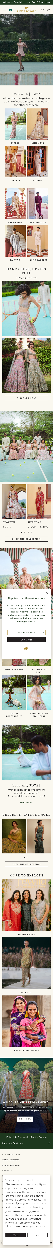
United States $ (26, 632)
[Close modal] (47, 593)
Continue (26, 639)
